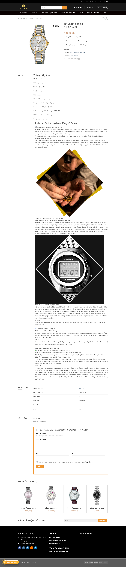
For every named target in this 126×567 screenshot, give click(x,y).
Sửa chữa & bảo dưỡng (93, 12)
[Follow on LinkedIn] (35, 547)
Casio (41, 19)
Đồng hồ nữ (45, 12)
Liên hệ (104, 12)
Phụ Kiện (81, 12)
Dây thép (81, 388)
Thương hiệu (23, 12)
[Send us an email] (81, 8)
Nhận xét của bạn (41, 439)
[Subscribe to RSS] (31, 547)
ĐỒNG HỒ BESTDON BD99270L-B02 (97, 508)
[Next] (107, 500)
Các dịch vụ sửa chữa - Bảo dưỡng (58, 551)
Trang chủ (21, 19)
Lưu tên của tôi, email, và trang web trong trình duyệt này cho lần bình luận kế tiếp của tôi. (66, 462)
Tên (37, 454)
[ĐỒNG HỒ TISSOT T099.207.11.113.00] (51, 495)
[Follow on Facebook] (74, 8)
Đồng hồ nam (34, 12)
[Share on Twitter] (69, 59)
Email (74, 454)
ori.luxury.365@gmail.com (27, 543)
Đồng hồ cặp (54, 12)
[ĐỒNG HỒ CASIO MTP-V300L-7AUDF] (74, 495)
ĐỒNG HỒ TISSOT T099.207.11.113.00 (51, 508)
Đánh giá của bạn (41, 433)
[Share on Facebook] (65, 59)
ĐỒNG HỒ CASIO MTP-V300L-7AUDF (74, 508)
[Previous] (18, 500)
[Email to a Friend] (72, 59)
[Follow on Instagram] (76, 8)
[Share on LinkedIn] (78, 59)
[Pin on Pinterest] (75, 59)
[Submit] (64, 7)
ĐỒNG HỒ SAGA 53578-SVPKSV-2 (29, 508)
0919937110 (24, 541)
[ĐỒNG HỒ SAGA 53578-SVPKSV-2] (28, 495)
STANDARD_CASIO (73, 55)
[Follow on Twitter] (79, 8)
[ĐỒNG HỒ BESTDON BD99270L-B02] (97, 495)
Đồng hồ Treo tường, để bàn (68, 12)
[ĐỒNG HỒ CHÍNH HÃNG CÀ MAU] (23, 6)
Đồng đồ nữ (76, 52)
